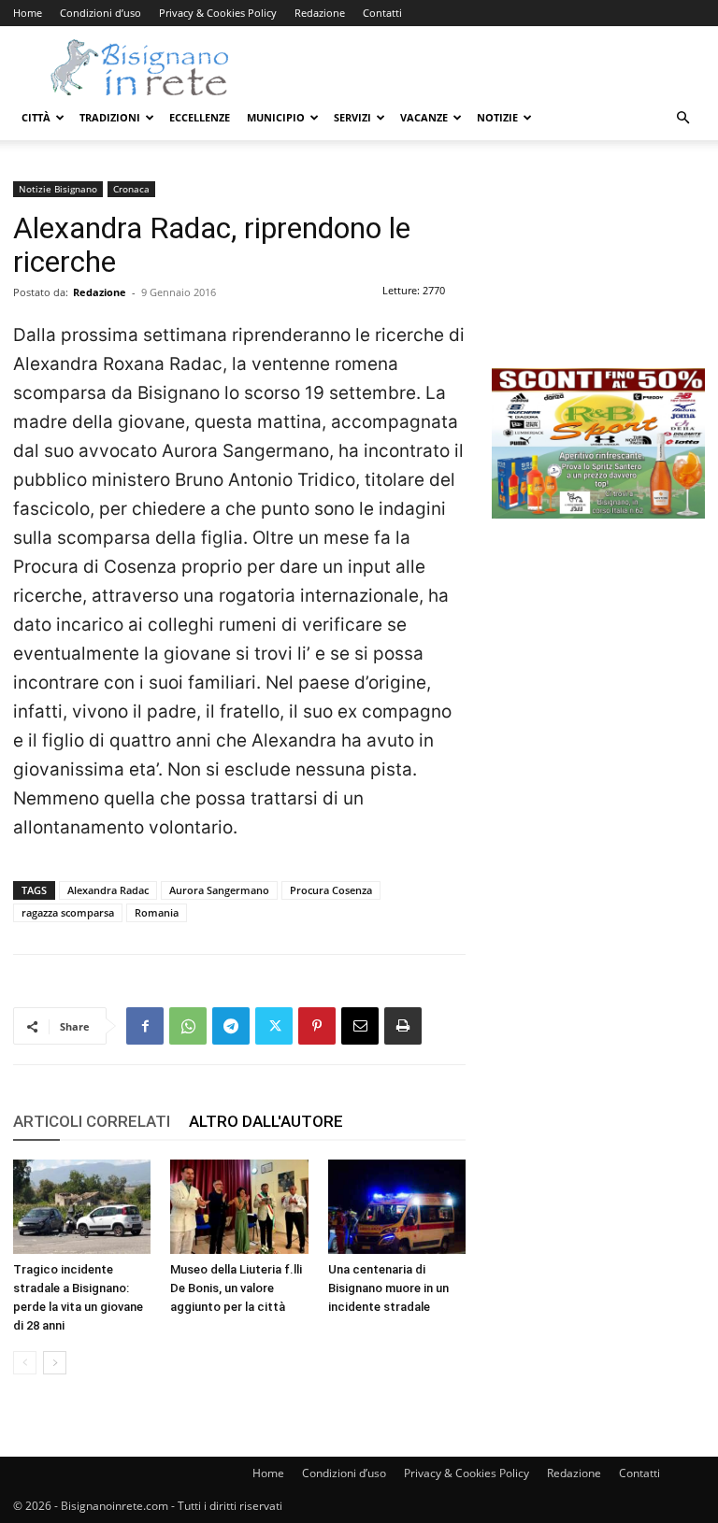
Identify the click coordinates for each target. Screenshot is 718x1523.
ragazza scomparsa (68, 912)
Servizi (352, 117)
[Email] (360, 1026)
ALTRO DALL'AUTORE (266, 1121)
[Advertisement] (598, 274)
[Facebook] (145, 1026)
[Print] (403, 1026)
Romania (157, 912)
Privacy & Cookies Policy (218, 13)
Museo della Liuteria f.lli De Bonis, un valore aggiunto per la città (236, 1288)
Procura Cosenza (331, 890)
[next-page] (54, 1362)
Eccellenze (199, 117)
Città (36, 117)
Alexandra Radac (108, 890)
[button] (682, 118)
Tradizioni (109, 117)
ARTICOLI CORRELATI (91, 1121)
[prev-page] (24, 1362)
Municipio (276, 117)
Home (27, 13)
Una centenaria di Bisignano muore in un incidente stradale (388, 1288)
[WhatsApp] (188, 1026)
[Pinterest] (317, 1026)
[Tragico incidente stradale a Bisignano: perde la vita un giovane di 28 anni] (82, 1207)
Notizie (497, 117)
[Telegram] (231, 1026)
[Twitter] (274, 1026)
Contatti (382, 13)
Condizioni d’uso (100, 13)
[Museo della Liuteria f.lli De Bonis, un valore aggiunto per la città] (239, 1207)
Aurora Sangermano (219, 890)
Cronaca (131, 188)
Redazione (319, 13)
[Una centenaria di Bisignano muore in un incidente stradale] (397, 1207)
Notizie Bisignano (58, 188)
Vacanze (424, 117)
